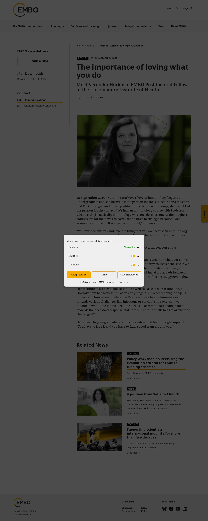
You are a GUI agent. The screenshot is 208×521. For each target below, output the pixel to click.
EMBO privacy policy (89, 282)
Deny (104, 274)
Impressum (123, 282)
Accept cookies (78, 274)
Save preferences (129, 274)
